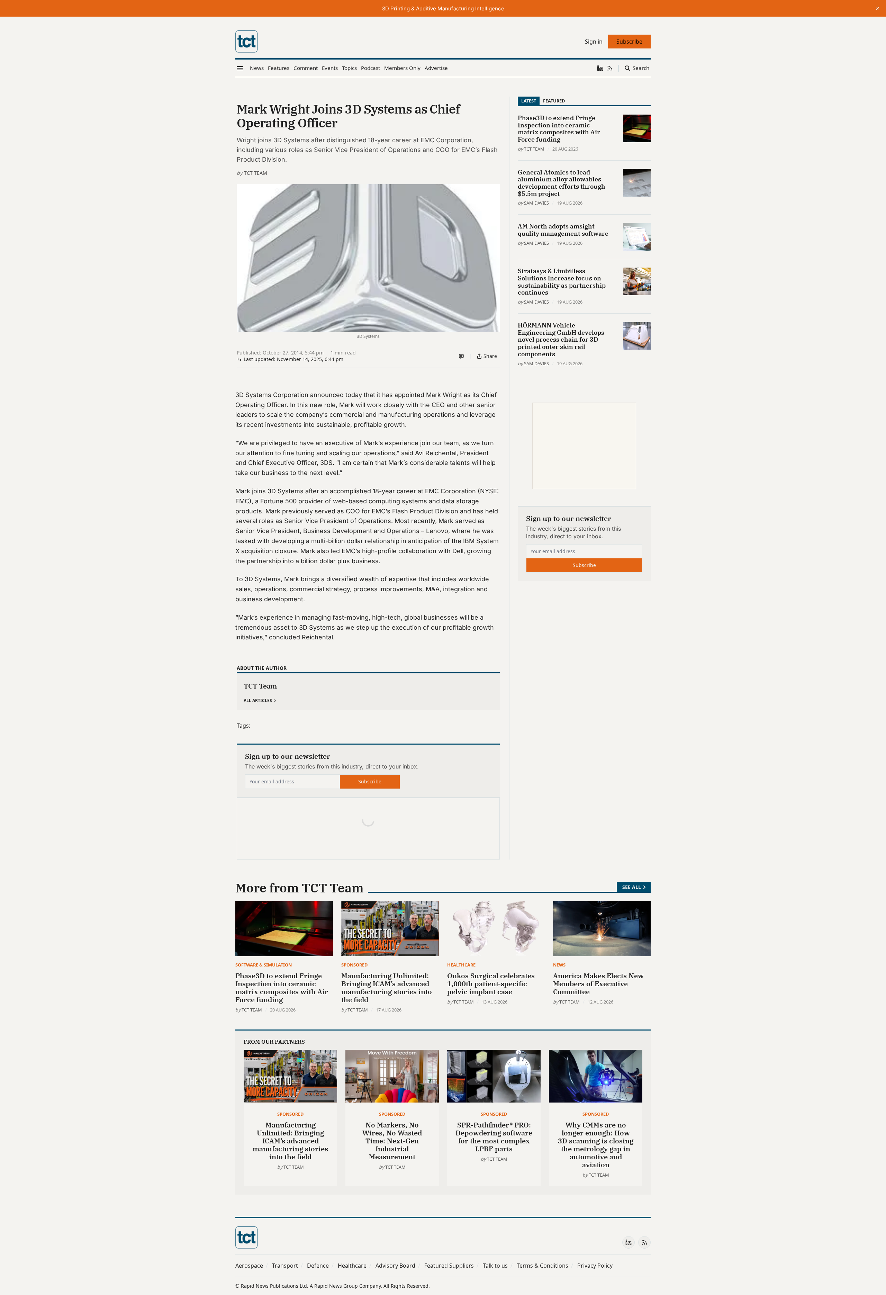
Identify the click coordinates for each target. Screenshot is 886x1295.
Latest (528, 101)
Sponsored (354, 965)
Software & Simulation (263, 965)
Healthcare (461, 965)
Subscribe (369, 781)
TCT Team (255, 173)
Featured (554, 101)
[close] (877, 8)
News (559, 965)
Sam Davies (536, 203)
